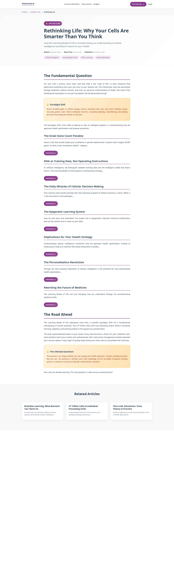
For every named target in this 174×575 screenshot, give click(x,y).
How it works (87, 4)
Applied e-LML (36, 12)
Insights (96, 4)
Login (150, 4)
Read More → (51, 153)
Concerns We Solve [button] (71, 4)
